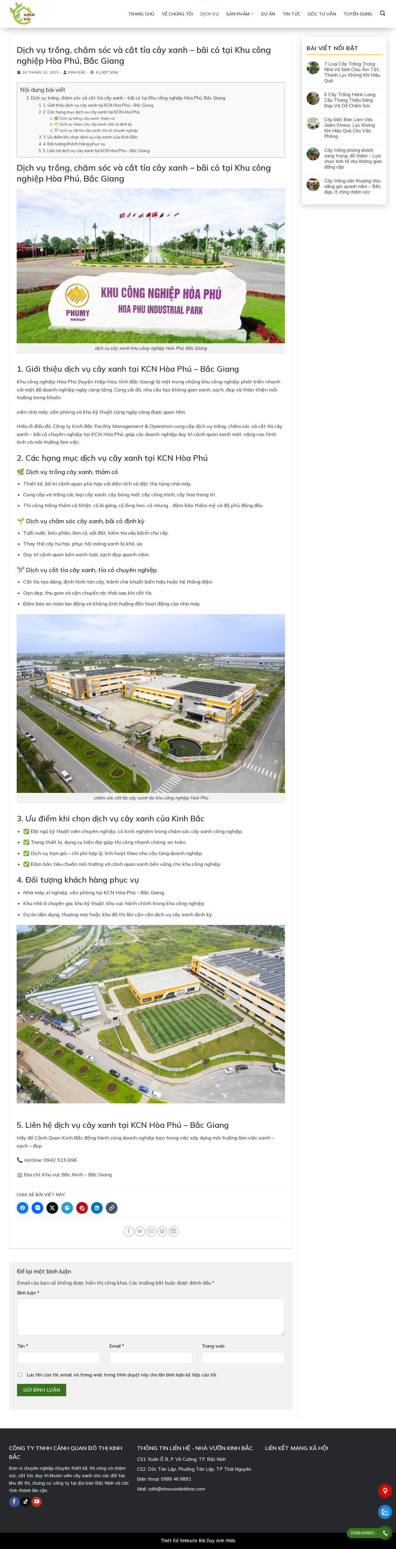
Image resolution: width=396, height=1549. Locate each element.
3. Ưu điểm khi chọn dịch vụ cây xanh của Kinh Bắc (90, 137)
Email (116, 1346)
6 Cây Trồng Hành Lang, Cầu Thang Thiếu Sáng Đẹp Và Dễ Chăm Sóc (350, 100)
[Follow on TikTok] (25, 1501)
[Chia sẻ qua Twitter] (52, 1208)
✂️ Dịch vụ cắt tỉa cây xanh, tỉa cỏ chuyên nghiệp (96, 130)
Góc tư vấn (322, 13)
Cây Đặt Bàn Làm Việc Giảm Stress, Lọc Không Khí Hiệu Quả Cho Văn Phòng (349, 128)
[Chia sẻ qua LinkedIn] (97, 1208)
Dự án (268, 13)
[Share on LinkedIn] (173, 1231)
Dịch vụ (209, 13)
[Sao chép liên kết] (112, 1208)
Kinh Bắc (77, 72)
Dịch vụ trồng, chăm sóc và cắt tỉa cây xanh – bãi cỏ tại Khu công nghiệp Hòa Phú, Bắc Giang (128, 98)
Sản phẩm (237, 14)
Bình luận (28, 1293)
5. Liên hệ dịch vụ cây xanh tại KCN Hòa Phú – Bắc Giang (96, 150)
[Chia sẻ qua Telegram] (67, 1208)
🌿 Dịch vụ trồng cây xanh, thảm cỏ (84, 118)
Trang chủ (141, 13)
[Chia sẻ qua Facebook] (22, 1208)
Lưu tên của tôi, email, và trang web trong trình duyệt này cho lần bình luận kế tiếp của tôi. (122, 1375)
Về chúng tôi (177, 13)
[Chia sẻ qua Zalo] (37, 1208)
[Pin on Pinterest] (162, 1231)
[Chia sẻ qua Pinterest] (82, 1208)
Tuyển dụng (357, 13)
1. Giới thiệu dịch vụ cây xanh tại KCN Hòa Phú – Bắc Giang (98, 105)
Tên (22, 1346)
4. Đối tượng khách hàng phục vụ (74, 143)
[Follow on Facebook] (14, 1501)
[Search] (382, 13)
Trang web (213, 1346)
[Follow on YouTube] (37, 1501)
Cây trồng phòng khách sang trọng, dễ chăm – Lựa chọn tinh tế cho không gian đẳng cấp (353, 159)
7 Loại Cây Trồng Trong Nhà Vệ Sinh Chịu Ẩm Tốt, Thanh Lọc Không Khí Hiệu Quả (352, 72)
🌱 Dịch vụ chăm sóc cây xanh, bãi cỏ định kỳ (93, 124)
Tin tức (291, 13)
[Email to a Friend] (151, 1231)
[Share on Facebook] (129, 1231)
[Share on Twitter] (140, 1231)
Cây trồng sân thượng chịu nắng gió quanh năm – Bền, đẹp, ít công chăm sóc (352, 186)
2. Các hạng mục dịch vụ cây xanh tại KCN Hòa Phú (91, 111)
